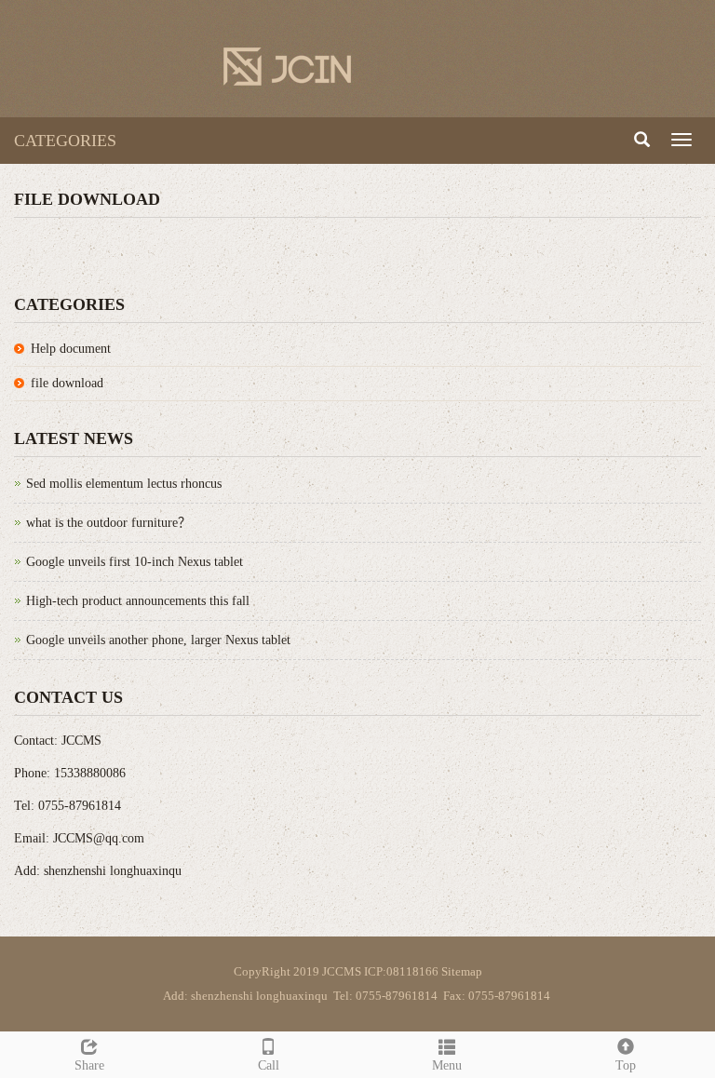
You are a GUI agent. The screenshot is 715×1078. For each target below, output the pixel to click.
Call (268, 1065)
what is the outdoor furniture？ (108, 523)
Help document (71, 349)
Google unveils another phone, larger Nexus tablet (158, 640)
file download (67, 383)
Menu (447, 1065)
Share (89, 1065)
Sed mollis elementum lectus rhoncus (124, 484)
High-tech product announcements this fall (138, 601)
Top (625, 1065)
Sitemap (461, 971)
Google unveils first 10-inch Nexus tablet (134, 562)
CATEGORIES (65, 140)
